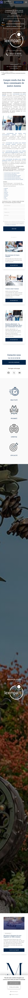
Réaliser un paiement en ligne (14, 26)
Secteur (6, 72)
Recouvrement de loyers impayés (12, 256)
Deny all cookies (14, 987)
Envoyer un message (14, 362)
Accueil (2, 72)
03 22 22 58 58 (14, 64)
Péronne (5, 196)
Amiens (11, 72)
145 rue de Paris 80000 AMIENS (14, 66)
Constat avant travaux (12, 289)
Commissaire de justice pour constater (11, 176)
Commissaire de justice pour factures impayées (13, 179)
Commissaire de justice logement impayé (12, 175)
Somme (5, 198)
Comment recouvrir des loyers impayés (11, 173)
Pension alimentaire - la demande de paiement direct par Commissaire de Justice (13, 325)
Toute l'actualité (14, 951)
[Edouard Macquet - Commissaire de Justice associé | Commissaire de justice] (1, 2)
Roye (5, 197)
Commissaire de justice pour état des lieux (12, 178)
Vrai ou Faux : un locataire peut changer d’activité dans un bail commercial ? (13, 937)
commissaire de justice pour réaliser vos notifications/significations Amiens (14, 151)
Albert (5, 189)
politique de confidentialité (11, 224)
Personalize (15, 991)
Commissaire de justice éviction (10, 174)
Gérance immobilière (14, 21)
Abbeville (6, 188)
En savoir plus (14, 265)
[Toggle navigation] (26, 2)
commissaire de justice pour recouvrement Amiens (14, 134)
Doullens (6, 193)
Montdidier (6, 195)
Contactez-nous (18, 2)
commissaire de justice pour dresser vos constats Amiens (14, 143)
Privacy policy (14, 994)
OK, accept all (14, 983)
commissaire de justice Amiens (14, 94)
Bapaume (6, 192)
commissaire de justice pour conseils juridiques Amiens (14, 159)
